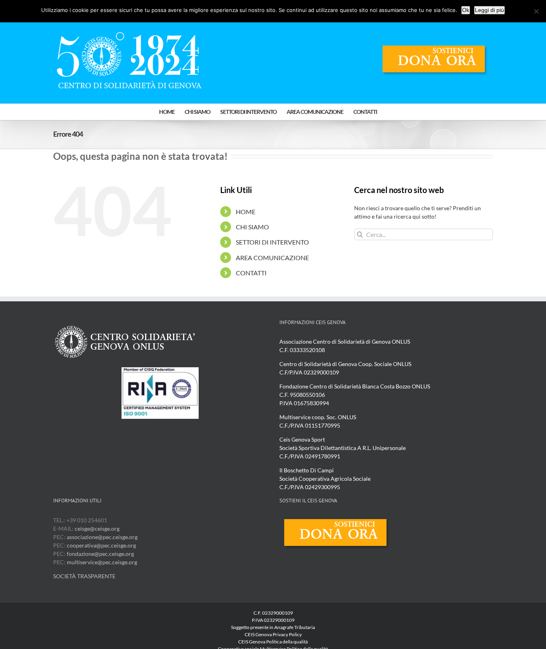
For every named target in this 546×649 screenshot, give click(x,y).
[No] (536, 11)
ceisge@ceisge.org (97, 528)
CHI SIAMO (252, 227)
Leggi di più (489, 10)
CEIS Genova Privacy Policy (273, 634)
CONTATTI (251, 273)
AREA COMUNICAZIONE (272, 257)
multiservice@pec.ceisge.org (102, 562)
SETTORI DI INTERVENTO (272, 242)
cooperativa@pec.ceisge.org (101, 545)
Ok (465, 10)
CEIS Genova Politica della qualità (273, 642)
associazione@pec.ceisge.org (102, 537)
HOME (245, 211)
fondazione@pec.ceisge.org (100, 553)
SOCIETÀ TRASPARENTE (84, 576)
